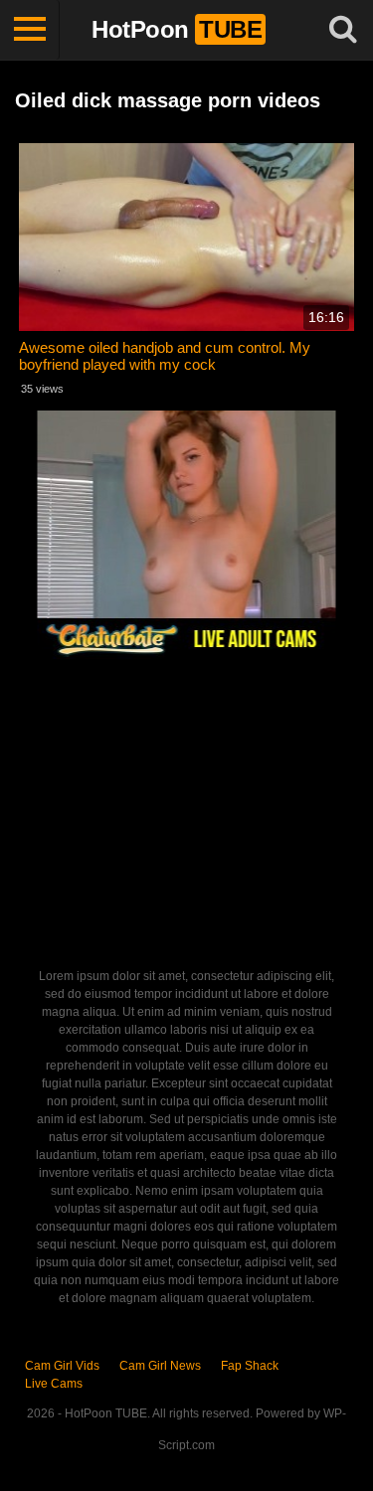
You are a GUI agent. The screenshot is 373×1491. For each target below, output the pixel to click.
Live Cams (54, 1384)
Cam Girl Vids (62, 1366)
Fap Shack (250, 1366)
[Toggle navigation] (30, 30)
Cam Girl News (160, 1366)
